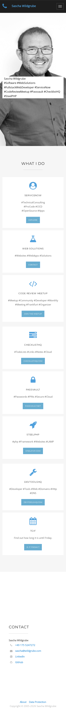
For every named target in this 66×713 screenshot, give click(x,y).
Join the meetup (33, 314)
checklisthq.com (33, 361)
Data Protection (37, 701)
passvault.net (33, 406)
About (23, 701)
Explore (33, 220)
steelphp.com (33, 451)
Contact (33, 265)
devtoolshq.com (33, 502)
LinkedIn (20, 656)
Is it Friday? (33, 547)
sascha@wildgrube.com (28, 650)
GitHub (19, 662)
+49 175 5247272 (25, 645)
